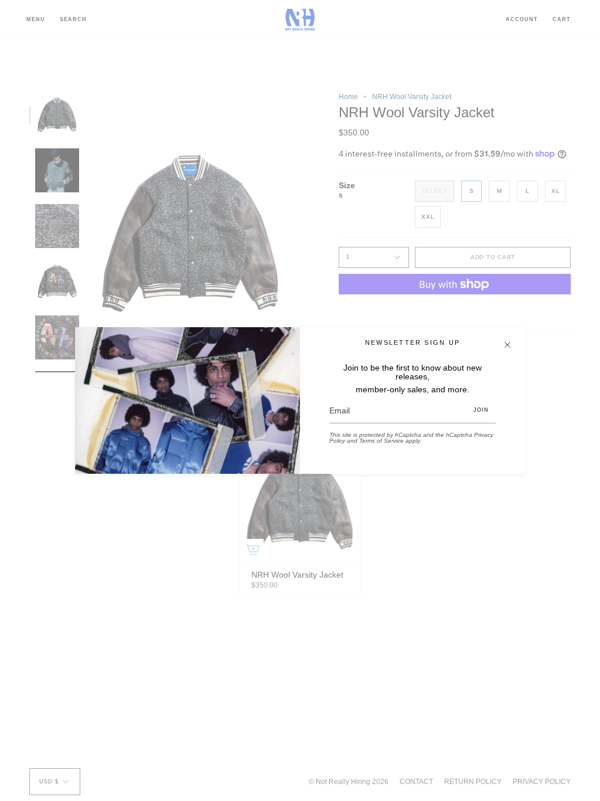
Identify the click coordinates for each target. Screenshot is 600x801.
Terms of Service (381, 440)
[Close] (507, 345)
